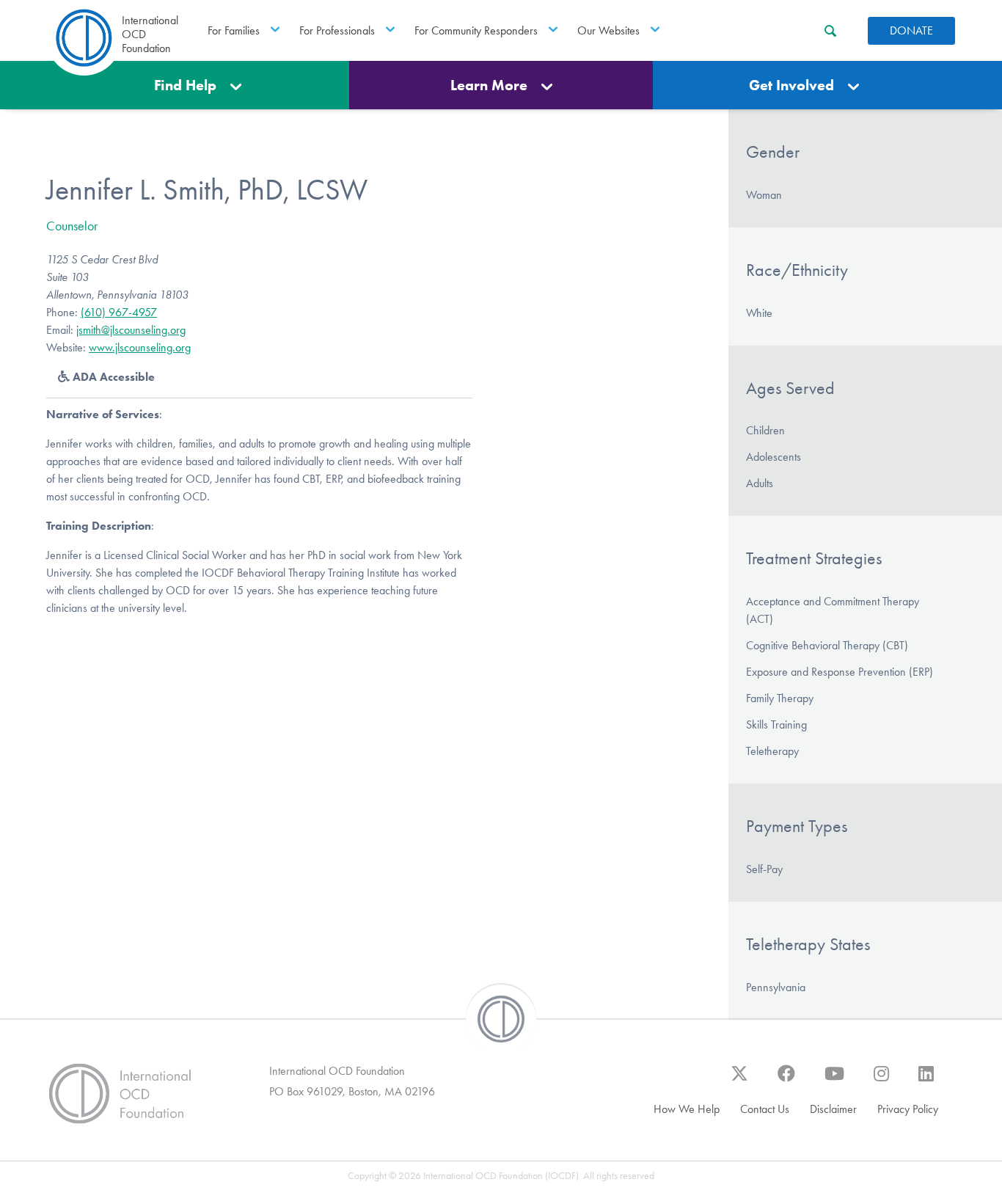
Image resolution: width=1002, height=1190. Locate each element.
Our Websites (608, 30)
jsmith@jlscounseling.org (131, 330)
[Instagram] (881, 1080)
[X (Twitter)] (739, 1080)
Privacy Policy (907, 1109)
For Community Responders (476, 30)
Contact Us (764, 1109)
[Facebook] (786, 1080)
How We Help (687, 1109)
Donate (911, 30)
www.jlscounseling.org (140, 347)
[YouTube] (834, 1080)
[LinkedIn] (926, 1080)
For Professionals (337, 30)
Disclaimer (833, 1109)
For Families (234, 30)
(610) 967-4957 (119, 312)
